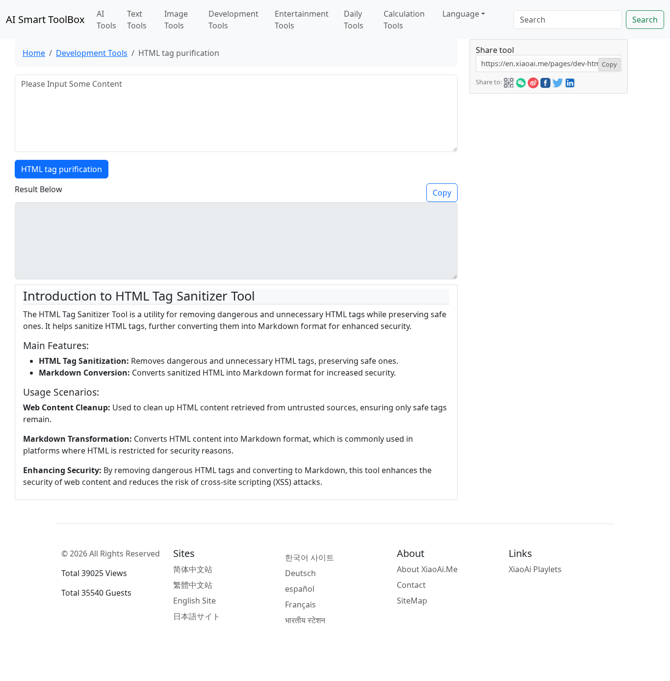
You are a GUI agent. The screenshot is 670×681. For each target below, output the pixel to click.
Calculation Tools (404, 19)
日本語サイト (196, 616)
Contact (411, 585)
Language (460, 13)
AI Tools (106, 19)
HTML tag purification (61, 169)
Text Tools (137, 19)
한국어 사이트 (309, 557)
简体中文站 (192, 569)
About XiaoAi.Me (427, 569)
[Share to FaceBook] (545, 81)
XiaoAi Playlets (535, 569)
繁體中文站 (192, 585)
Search (645, 19)
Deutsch (300, 573)
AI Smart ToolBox (45, 19)
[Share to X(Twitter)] (557, 81)
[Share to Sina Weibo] (533, 81)
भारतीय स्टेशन (305, 620)
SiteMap (412, 600)
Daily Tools (353, 19)
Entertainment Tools (302, 19)
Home (34, 53)
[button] (508, 81)
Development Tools (233, 19)
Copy (442, 192)
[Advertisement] (548, 155)
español (299, 588)
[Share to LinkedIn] (570, 81)
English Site (194, 600)
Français (300, 604)
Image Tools (176, 19)
